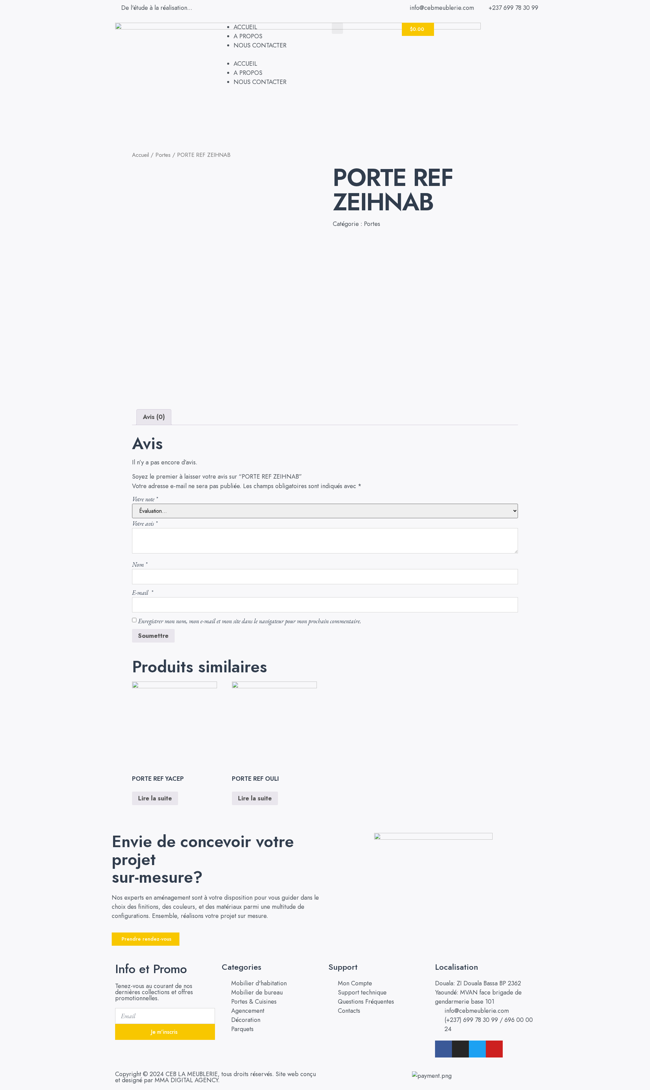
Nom (139, 564)
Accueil (140, 155)
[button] (269, 54)
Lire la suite (155, 798)
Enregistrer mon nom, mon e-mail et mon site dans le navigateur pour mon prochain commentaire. (249, 621)
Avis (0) (154, 417)
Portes (163, 155)
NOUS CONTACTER (260, 45)
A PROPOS (248, 36)
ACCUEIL (245, 27)
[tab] (153, 417)
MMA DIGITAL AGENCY (186, 1080)
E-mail (142, 592)
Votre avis (144, 523)
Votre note (145, 499)
